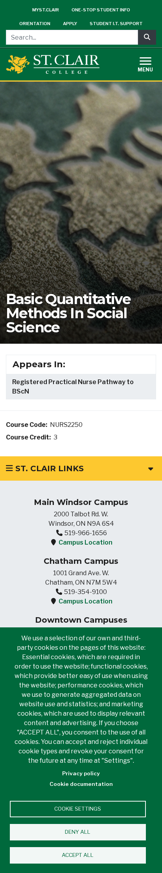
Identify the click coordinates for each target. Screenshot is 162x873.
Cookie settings (77, 809)
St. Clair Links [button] (48, 468)
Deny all (77, 832)
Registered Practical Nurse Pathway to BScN (73, 386)
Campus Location (85, 542)
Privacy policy (81, 773)
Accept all (78, 855)
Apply (70, 23)
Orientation (34, 23)
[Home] (52, 64)
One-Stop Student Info (101, 10)
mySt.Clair (45, 10)
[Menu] (150, 63)
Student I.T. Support (116, 23)
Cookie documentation (81, 784)
